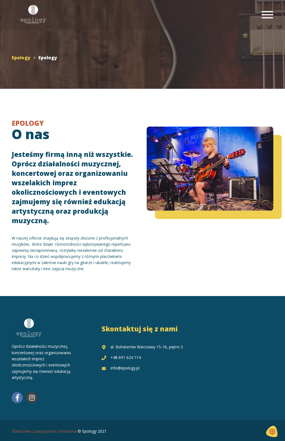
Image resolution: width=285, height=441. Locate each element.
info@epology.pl (124, 368)
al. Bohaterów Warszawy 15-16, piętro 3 (146, 346)
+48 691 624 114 (125, 357)
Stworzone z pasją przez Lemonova (44, 431)
